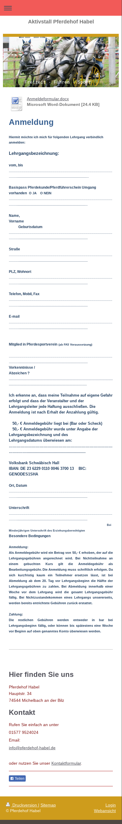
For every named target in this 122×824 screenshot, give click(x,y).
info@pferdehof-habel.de (32, 747)
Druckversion (24, 805)
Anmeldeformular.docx (48, 98)
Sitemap (48, 805)
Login (110, 805)
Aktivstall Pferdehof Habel (61, 22)
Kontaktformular (66, 763)
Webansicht (105, 810)
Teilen (19, 779)
